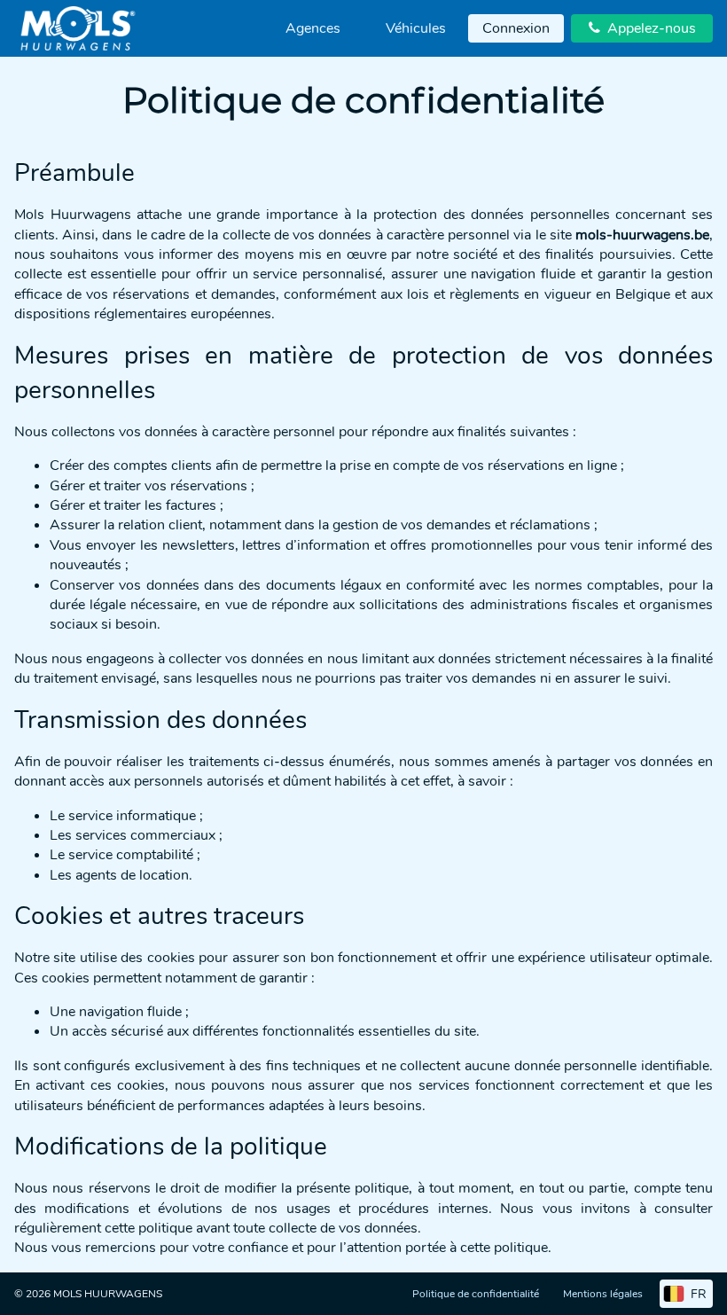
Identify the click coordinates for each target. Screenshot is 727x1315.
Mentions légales (603, 1294)
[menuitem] (313, 28)
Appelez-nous (642, 28)
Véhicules (416, 28)
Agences (312, 28)
